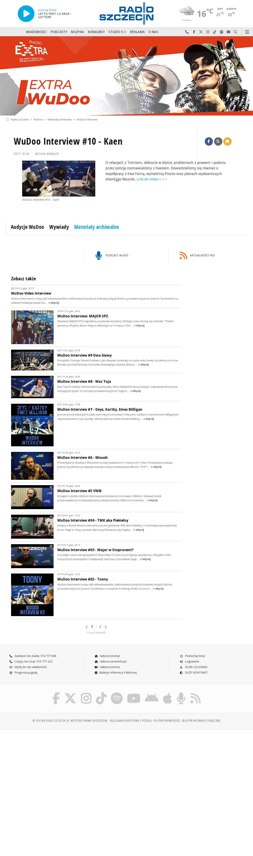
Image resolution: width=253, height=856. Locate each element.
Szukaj (235, 32)
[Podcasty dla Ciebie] (181, 693)
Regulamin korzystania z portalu (131, 721)
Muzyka (77, 32)
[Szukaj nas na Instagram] (86, 693)
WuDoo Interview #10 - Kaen (68, 141)
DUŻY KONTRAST (196, 672)
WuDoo (38, 119)
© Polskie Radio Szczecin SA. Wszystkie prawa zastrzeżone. (70, 721)
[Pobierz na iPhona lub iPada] (167, 693)
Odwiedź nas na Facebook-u (194, 32)
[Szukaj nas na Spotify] (117, 693)
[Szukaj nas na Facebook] (56, 693)
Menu (247, 32)
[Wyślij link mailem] (227, 141)
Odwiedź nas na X (200, 32)
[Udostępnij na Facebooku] (209, 141)
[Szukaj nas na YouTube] (134, 693)
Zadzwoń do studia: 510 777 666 (35, 656)
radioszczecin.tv (109, 667)
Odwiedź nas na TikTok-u (214, 32)
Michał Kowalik (47, 154)
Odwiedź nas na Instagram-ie (207, 32)
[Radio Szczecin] (126, 13)
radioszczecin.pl (109, 656)
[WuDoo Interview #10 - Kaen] (58, 179)
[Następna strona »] (105, 627)
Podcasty (59, 32)
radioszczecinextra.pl (112, 661)
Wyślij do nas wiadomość (228, 32)
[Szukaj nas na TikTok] (101, 693)
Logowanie (191, 661)
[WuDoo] (126, 75)
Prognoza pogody (25, 672)
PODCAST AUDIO (116, 255)
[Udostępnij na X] (218, 141)
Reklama (137, 32)
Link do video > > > (152, 179)
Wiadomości (36, 32)
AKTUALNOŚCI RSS (202, 255)
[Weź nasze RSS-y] (195, 693)
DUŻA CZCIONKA (195, 667)
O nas (153, 32)
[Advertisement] (66, 763)
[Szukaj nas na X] (70, 693)
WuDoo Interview (87, 119)
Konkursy (96, 32)
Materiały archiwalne (60, 119)
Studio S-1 (117, 32)
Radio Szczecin (20, 119)
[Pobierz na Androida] (152, 693)
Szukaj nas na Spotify (221, 32)
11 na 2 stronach (96, 632)
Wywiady (59, 226)
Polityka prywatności (167, 721)
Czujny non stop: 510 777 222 (33, 661)
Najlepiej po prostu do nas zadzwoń (187, 32)
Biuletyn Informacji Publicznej (118, 672)
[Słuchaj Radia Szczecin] (26, 13)
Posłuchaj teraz (194, 656)
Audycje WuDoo (27, 226)
